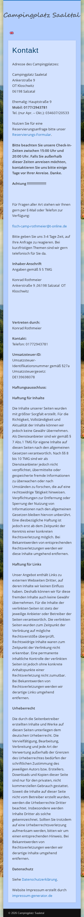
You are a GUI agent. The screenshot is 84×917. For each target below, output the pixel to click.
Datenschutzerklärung (39, 879)
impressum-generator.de (32, 895)
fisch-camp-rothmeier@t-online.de (39, 226)
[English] (11, 33)
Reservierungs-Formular (31, 134)
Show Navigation (66, 36)
